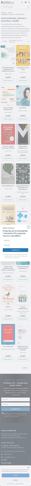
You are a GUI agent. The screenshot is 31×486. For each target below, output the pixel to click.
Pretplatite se (15, 250)
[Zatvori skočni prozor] (28, 227)
